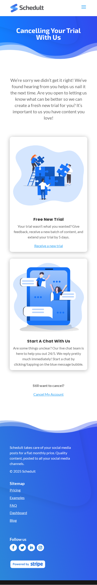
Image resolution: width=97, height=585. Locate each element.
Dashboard (18, 513)
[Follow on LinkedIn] (31, 547)
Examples (17, 498)
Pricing (15, 490)
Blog (13, 520)
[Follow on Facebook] (13, 547)
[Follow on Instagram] (40, 547)
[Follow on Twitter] (22, 547)
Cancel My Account (48, 394)
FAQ (13, 505)
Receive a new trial (48, 246)
